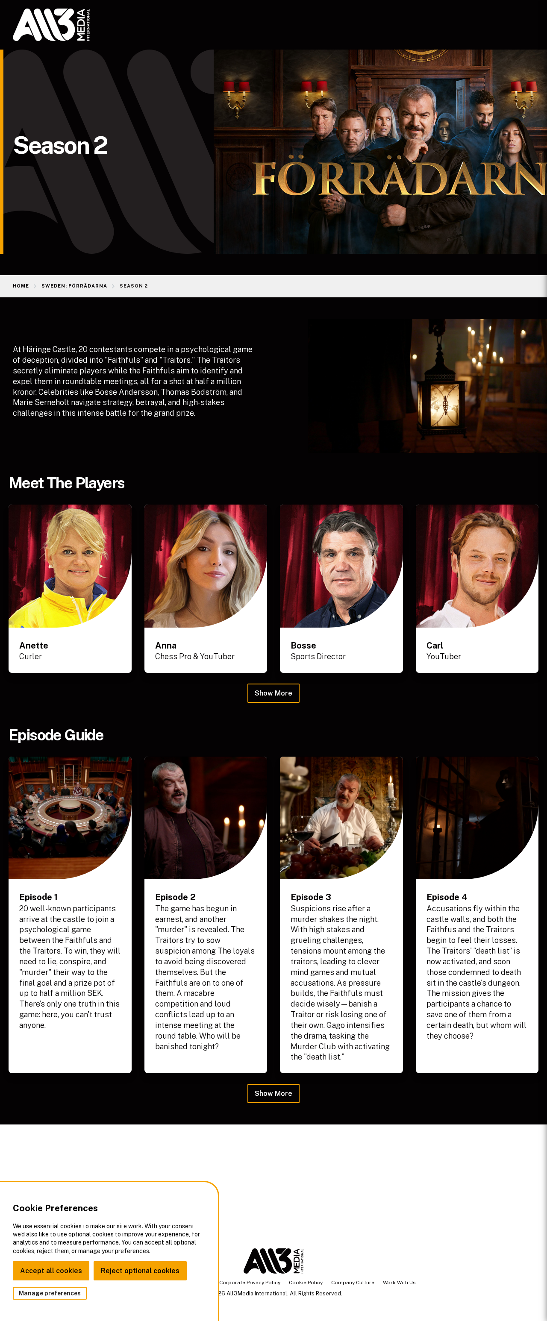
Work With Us (399, 1283)
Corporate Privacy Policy (249, 1283)
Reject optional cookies (140, 1271)
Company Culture (352, 1283)
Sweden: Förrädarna (74, 285)
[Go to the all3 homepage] (51, 25)
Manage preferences (50, 1293)
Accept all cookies (51, 1271)
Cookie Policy (306, 1283)
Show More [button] (273, 693)
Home (21, 285)
